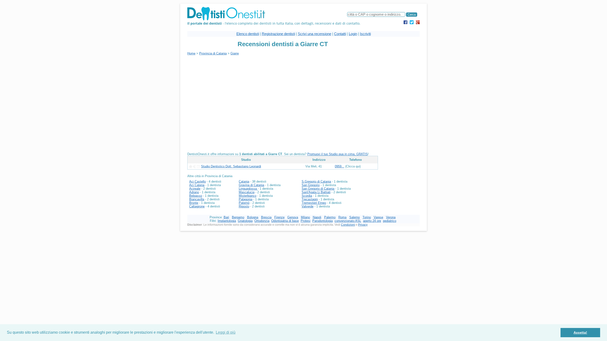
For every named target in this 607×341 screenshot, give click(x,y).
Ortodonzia (261, 221)
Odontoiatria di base (285, 221)
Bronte (193, 203)
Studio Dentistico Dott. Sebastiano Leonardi (231, 166)
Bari (226, 217)
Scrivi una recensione (314, 34)
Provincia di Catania (213, 53)
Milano (305, 217)
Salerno (354, 217)
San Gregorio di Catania (318, 188)
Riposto (244, 206)
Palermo (330, 217)
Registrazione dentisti (278, 34)
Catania (244, 181)
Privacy (363, 224)
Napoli (317, 217)
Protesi (305, 221)
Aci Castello (197, 181)
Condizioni (348, 224)
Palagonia (245, 199)
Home (191, 53)
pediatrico (389, 221)
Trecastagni (310, 199)
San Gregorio (311, 185)
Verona (390, 217)
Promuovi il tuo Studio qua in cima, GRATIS (337, 154)
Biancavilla (196, 199)
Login (353, 34)
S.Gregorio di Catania (316, 181)
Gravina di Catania (251, 185)
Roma (342, 217)
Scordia (307, 195)
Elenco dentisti (247, 34)
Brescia (266, 217)
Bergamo (238, 217)
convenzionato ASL (348, 221)
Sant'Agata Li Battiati (316, 192)
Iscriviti (365, 34)
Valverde (307, 206)
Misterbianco (247, 195)
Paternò (244, 203)
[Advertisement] (227, 88)
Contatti (340, 34)
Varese (378, 217)
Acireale (194, 188)
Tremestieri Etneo (314, 203)
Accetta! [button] (580, 332)
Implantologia (227, 221)
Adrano (194, 192)
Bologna (252, 217)
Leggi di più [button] (225, 332)
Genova (292, 217)
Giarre (234, 53)
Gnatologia (245, 221)
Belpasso (195, 195)
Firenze (279, 217)
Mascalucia (246, 192)
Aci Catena (196, 185)
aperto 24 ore (372, 221)
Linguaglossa (248, 188)
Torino (367, 217)
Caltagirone (197, 206)
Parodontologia (322, 221)
